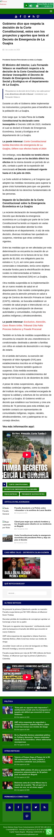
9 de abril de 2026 (21, 542)
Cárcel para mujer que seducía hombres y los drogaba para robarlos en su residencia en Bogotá (32, 524)
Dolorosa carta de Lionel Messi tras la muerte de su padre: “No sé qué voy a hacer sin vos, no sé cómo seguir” (30, 785)
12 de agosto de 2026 (22, 790)
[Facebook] (20, 16)
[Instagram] (25, 16)
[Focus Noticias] (6, 4)
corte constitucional (18, 484)
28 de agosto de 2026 (22, 717)
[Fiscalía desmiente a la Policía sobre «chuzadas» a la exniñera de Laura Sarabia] (8, 511)
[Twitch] (38, 16)
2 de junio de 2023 (21, 513)
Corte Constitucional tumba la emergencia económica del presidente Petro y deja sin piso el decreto (32, 537)
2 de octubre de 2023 (12, 50)
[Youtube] (16, 16)
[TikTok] (33, 16)
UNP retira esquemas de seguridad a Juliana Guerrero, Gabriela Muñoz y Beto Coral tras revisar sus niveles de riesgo (25, 639)
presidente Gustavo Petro (33, 494)
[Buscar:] (27, 593)
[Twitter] (29, 16)
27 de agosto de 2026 (22, 744)
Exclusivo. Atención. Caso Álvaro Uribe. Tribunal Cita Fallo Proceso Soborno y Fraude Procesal (24, 325)
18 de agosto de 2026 (22, 764)
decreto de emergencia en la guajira (20, 489)
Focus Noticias (10, 494)
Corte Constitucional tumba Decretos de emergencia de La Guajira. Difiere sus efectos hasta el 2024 (24, 145)
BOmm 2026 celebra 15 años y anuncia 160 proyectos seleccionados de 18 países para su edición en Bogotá (32, 772)
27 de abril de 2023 (22, 529)
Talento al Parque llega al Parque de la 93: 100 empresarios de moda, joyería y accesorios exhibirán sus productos (32, 759)
